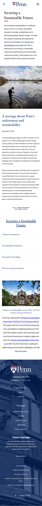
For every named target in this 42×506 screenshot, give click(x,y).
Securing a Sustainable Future (21, 222)
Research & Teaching (11, 257)
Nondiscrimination (21, 470)
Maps (21, 392)
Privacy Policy (21, 474)
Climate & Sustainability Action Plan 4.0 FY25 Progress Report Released (21, 311)
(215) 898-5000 (25, 380)
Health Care (21, 420)
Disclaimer (21, 466)
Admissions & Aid (21, 411)
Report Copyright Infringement (21, 485)
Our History (21, 456)
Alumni (21, 416)
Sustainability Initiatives (12, 245)
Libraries (21, 425)
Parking (21, 396)
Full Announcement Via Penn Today (21, 208)
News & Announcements (13, 268)
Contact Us (21, 388)
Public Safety (21, 429)
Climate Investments (10, 234)
